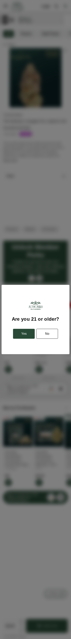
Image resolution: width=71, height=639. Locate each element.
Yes (24, 333)
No (47, 333)
